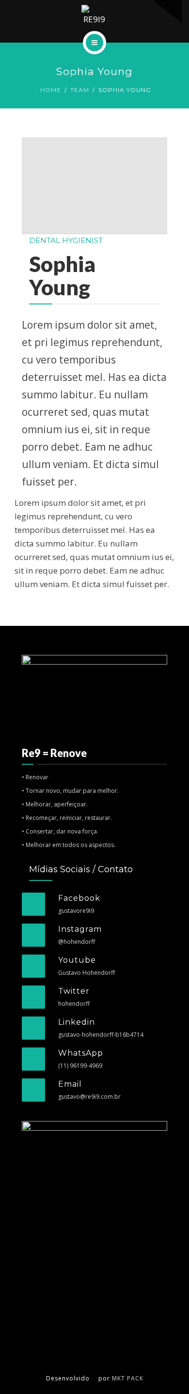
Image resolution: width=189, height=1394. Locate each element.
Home (50, 89)
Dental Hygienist (66, 240)
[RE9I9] (95, 15)
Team (79, 89)
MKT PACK (127, 1378)
